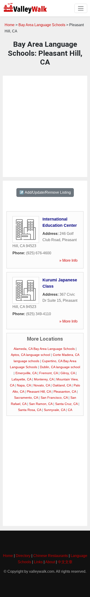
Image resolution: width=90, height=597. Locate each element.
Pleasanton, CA (65, 391)
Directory (23, 556)
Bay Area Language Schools (41, 25)
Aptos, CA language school (30, 355)
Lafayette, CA (21, 379)
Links (38, 562)
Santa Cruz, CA (66, 404)
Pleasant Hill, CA (39, 391)
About (50, 562)
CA (70, 410)
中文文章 (65, 562)
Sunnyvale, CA (54, 410)
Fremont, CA (48, 373)
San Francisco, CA (54, 397)
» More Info (68, 260)
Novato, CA (41, 385)
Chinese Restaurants (50, 556)
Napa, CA (24, 385)
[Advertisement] (45, 126)
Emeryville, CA (25, 373)
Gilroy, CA (67, 373)
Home (10, 25)
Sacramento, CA (26, 397)
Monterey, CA (44, 379)
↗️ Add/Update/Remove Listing (45, 192)
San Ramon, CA (40, 404)
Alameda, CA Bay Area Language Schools (44, 349)
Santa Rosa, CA (29, 410)
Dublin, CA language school (60, 367)
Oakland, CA (62, 385)
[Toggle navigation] (80, 8)
